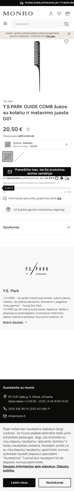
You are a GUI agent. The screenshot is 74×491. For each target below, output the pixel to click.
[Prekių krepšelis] (67, 13)
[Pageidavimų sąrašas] (59, 13)
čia (59, 198)
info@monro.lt (17, 416)
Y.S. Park (8, 101)
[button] (66, 24)
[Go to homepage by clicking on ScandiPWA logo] (18, 13)
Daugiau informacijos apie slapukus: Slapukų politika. (36, 468)
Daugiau (50, 36)
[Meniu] (5, 24)
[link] (7, 156)
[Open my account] (50, 13)
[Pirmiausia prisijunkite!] (66, 41)
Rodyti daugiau (13, 322)
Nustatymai (54, 482)
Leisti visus (19, 482)
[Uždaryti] (69, 34)
